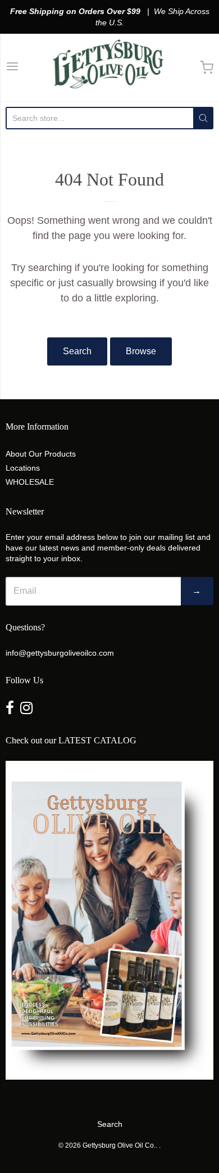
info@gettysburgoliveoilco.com (60, 652)
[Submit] (203, 118)
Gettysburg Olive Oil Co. (119, 1145)
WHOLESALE (30, 481)
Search (77, 351)
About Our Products (41, 453)
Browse (141, 351)
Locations (23, 467)
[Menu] (12, 68)
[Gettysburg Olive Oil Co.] (109, 67)
